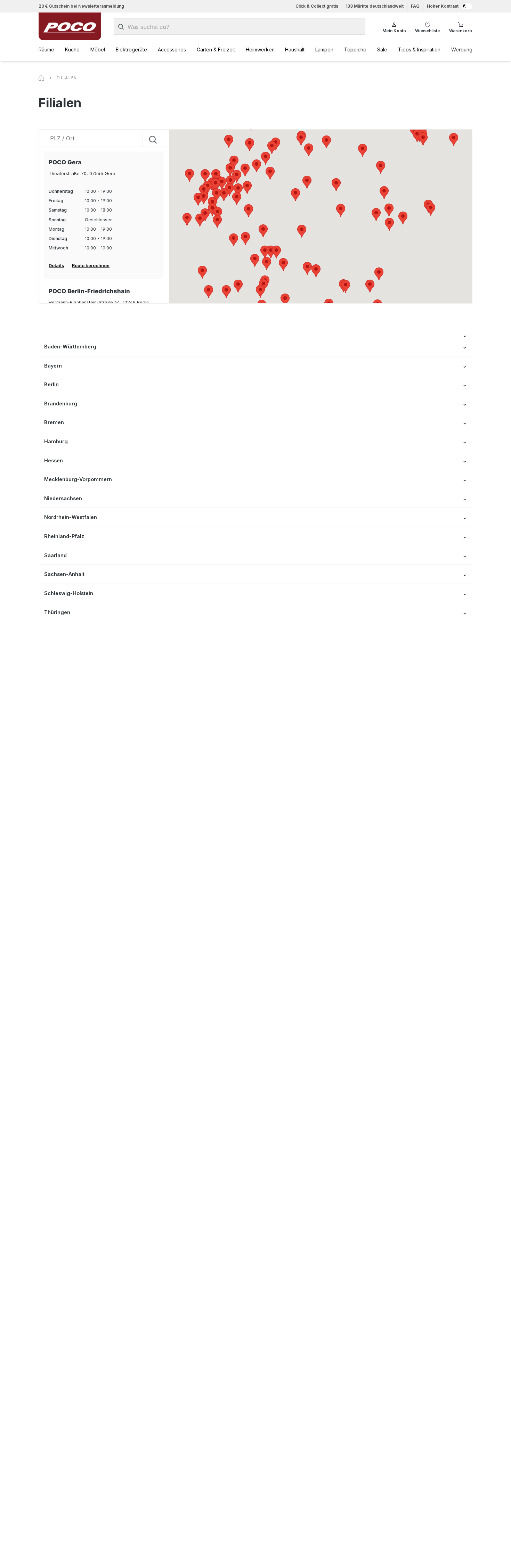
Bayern (53, 366)
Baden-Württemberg (70, 346)
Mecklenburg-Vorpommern (78, 479)
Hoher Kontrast (443, 6)
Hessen (53, 460)
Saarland (55, 555)
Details (56, 265)
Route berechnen (91, 265)
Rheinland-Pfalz (64, 536)
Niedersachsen (63, 498)
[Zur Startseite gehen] (70, 26)
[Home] (41, 78)
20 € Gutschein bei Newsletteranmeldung (81, 6)
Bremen (54, 422)
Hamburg (56, 441)
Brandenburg (60, 403)
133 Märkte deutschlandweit (375, 6)
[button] (376, 214)
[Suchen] (121, 26)
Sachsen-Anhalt (64, 574)
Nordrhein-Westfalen (70, 517)
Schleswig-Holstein (68, 593)
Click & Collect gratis (316, 6)
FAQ (415, 6)
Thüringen (57, 612)
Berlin (51, 384)
